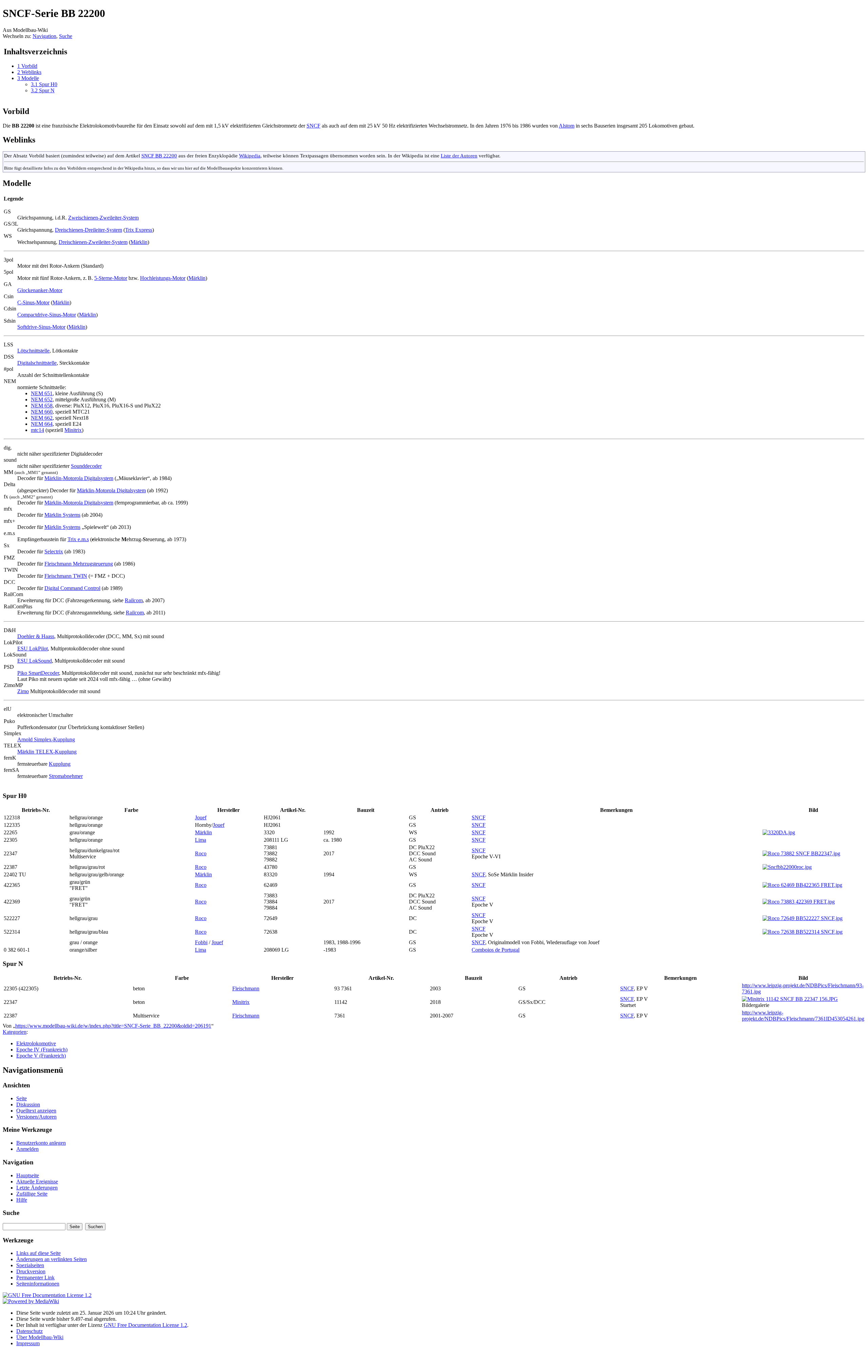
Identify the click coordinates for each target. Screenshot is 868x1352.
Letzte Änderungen (37, 1188)
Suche (65, 36)
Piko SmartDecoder (38, 673)
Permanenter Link (35, 1277)
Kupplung (60, 764)
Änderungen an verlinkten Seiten (51, 1259)
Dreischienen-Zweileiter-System (93, 242)
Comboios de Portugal (495, 950)
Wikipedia (249, 155)
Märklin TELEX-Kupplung (47, 752)
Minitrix (73, 430)
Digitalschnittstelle (37, 363)
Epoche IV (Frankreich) (41, 1049)
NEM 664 (42, 424)
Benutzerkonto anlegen (41, 1143)
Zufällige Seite (31, 1194)
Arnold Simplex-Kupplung (46, 739)
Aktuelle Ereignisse (37, 1181)
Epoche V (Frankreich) (41, 1056)
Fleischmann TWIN (65, 576)
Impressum (28, 1343)
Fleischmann (245, 988)
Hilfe (21, 1200)
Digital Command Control (72, 588)
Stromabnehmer (66, 776)
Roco (200, 853)
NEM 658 (42, 405)
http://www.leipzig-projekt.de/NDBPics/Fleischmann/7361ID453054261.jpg (803, 1016)
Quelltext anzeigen (36, 1110)
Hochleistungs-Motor (162, 278)
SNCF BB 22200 (159, 155)
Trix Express (138, 230)
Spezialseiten (30, 1265)
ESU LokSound (34, 661)
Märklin (139, 242)
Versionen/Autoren (36, 1117)
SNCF (313, 126)
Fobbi (201, 942)
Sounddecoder (86, 466)
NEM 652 (42, 399)
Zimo (23, 691)
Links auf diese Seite (38, 1253)
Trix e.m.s (78, 539)
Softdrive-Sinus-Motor (41, 327)
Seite (21, 1098)
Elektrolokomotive (36, 1043)
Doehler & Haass (35, 636)
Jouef (200, 817)
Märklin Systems (62, 515)
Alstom (566, 126)
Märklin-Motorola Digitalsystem (78, 478)
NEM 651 (42, 393)
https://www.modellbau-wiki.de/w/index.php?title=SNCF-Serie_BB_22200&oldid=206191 (113, 1026)
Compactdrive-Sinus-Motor (46, 315)
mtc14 (37, 430)
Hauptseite (27, 1175)
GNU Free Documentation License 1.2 (145, 1325)
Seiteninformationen (37, 1284)
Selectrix (53, 551)
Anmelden (27, 1149)
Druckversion (30, 1271)
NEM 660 (42, 412)
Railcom (134, 600)
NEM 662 (42, 418)
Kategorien (14, 1032)
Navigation (44, 36)
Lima (200, 840)
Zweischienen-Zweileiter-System (103, 218)
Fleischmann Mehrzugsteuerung (78, 564)
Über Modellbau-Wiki (39, 1337)
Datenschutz (29, 1331)
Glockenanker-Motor (39, 290)
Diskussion (28, 1104)
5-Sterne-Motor (110, 278)
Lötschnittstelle (33, 351)
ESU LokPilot (32, 648)
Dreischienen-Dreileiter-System (88, 230)
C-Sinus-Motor (33, 302)
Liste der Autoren (459, 155)
